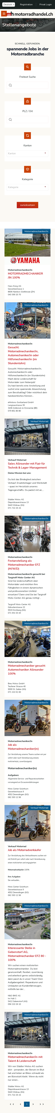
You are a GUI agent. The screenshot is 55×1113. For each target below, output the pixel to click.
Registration (26, 4)
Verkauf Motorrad (17, 460)
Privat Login (45, 4)
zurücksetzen (27, 205)
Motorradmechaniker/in (20, 270)
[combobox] (27, 85)
